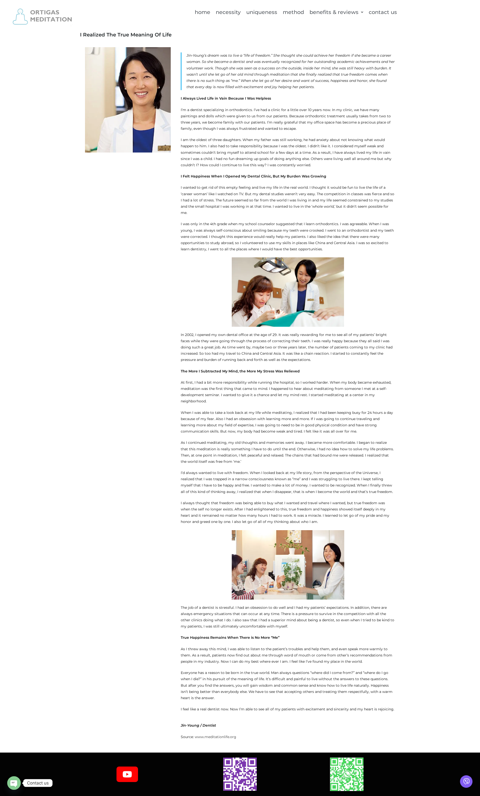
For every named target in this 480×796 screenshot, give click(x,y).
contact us (383, 12)
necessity (228, 12)
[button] (336, 12)
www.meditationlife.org (215, 737)
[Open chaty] (14, 783)
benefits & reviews (334, 12)
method (293, 12)
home (202, 12)
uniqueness (261, 12)
